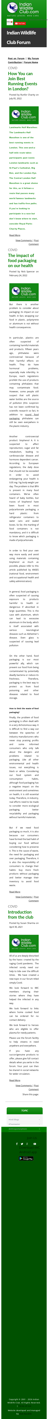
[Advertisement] (24, 1253)
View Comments (24, 240)
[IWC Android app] (28, 1157)
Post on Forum (16, 58)
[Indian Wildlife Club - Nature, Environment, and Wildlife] (18, 9)
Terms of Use (25, 1406)
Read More (14, 235)
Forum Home (31, 62)
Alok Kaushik (25, 1413)
